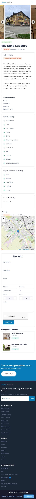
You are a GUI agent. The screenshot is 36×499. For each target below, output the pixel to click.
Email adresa (6, 270)
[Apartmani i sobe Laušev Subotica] (6, 347)
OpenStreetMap (26, 249)
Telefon (5, 278)
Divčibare (4, 441)
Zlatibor (3, 459)
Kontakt (3, 486)
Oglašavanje (9, 373)
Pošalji (32, 398)
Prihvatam (29, 496)
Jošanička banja (6, 414)
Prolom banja (5, 423)
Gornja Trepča (5, 411)
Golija (3, 444)
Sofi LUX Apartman (17, 333)
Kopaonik (4, 447)
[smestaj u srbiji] (7, 2)
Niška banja (4, 420)
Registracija (5, 477)
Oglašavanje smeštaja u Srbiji (9, 474)
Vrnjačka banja (5, 433)
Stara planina (5, 453)
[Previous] (3, 22)
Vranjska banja (5, 429)
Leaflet (19, 249)
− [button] (3, 221)
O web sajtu (4, 468)
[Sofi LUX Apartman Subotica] (6, 336)
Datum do (22, 286)
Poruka (5, 302)
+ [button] (3, 218)
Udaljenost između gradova (9, 483)
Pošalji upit (8, 322)
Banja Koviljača (5, 408)
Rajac (2, 450)
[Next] (33, 22)
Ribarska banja (5, 426)
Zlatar (3, 456)
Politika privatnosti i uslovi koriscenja (12, 496)
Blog (2, 471)
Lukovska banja (5, 417)
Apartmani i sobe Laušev (19, 344)
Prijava (3, 480)
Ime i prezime (6, 262)
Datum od (5, 286)
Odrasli (5, 294)
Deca (20, 294)
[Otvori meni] (32, 2)
